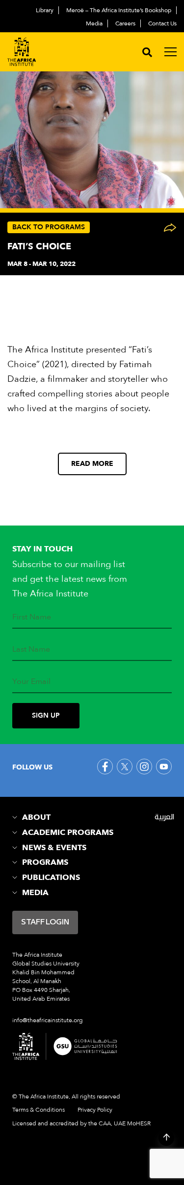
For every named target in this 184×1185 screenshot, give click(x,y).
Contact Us (162, 23)
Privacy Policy (95, 1109)
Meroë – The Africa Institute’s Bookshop (118, 10)
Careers (125, 23)
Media (94, 23)
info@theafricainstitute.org (47, 1020)
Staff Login (45, 922)
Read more (92, 463)
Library (44, 10)
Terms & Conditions (38, 1109)
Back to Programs (48, 227)
